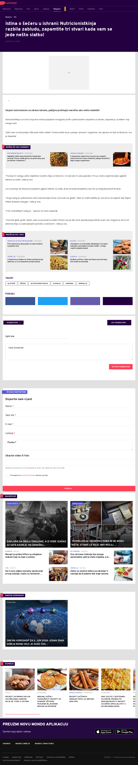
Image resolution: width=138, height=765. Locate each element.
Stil (15, 17)
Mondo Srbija (22, 744)
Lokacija (10, 433)
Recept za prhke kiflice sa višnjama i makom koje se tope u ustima (17, 699)
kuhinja (57, 284)
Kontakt (39, 757)
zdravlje (82, 284)
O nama (6, 757)
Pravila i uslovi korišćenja (35, 760)
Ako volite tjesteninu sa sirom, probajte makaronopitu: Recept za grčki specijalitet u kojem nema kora (113, 702)
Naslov (9, 406)
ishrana (69, 284)
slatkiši (11, 284)
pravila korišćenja (28, 475)
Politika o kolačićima (56, 757)
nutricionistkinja (39, 284)
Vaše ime (10, 415)
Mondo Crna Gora (44, 744)
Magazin (8, 17)
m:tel (112, 757)
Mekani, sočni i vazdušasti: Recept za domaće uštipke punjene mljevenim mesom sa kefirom (49, 702)
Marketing (16, 757)
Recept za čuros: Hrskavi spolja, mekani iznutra (81, 699)
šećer (23, 284)
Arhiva (71, 757)
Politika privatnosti (11, 760)
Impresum (28, 757)
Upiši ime (9, 336)
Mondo (7, 744)
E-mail (9, 424)
